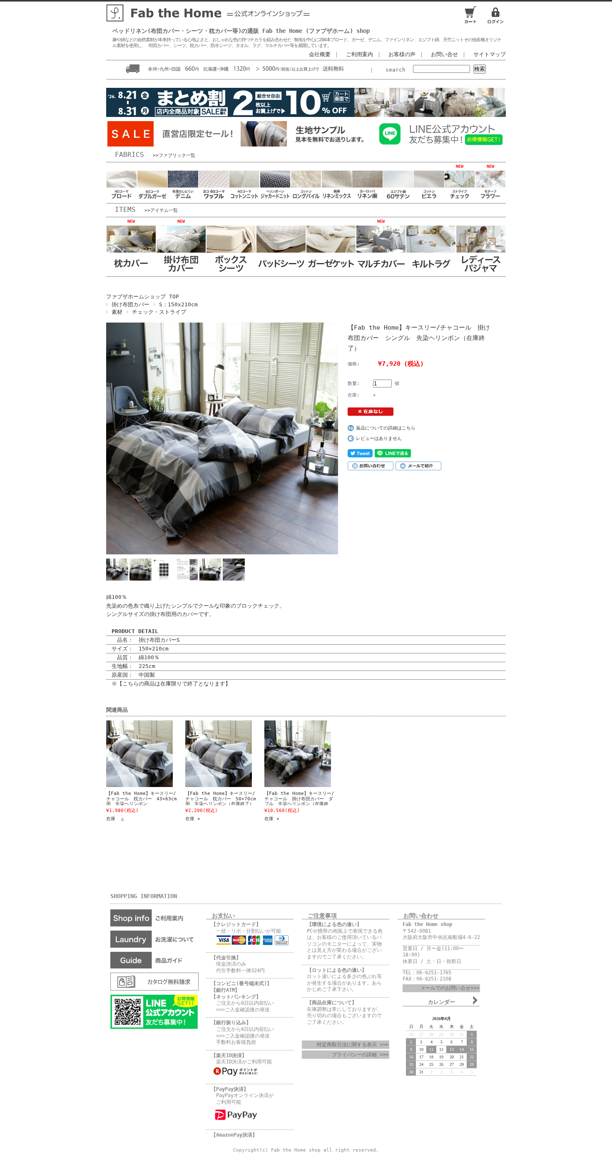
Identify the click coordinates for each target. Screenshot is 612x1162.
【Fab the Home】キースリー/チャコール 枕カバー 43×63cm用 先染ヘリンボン (141, 799)
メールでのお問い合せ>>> (449, 988)
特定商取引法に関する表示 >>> (352, 1045)
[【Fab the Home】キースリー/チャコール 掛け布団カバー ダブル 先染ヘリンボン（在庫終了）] (291, 753)
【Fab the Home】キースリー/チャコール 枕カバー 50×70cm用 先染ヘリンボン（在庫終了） (220, 799)
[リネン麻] (367, 199)
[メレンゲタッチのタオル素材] (306, 199)
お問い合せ (444, 54)
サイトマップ (489, 54)
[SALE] (172, 144)
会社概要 (320, 54)
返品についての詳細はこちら (385, 428)
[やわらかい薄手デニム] (183, 199)
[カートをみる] (470, 23)
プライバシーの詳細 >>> (360, 1055)
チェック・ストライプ (159, 312)
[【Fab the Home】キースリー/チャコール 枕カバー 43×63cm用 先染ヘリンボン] (133, 753)
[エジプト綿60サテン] (398, 199)
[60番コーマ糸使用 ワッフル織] (214, 199)
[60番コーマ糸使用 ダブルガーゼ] (152, 199)
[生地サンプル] (306, 144)
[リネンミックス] (337, 199)
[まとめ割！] (306, 117)
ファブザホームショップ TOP (142, 296)
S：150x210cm (178, 304)
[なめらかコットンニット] (244, 199)
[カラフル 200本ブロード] (122, 199)
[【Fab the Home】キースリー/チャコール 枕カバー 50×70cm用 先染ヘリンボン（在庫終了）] (212, 753)
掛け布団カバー (130, 304)
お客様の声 (401, 54)
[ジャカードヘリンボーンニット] (275, 199)
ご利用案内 (359, 54)
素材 (117, 312)
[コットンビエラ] (429, 199)
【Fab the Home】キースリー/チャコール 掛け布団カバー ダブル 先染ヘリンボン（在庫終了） (299, 801)
